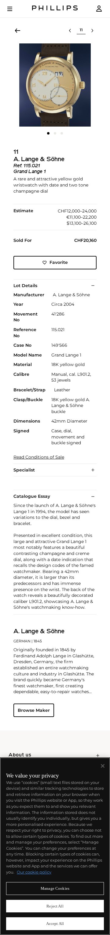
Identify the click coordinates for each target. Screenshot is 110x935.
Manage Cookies (55, 888)
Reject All (54, 906)
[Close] (102, 766)
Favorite (59, 262)
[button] (55, 85)
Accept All (55, 923)
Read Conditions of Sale (38, 457)
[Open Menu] (14, 9)
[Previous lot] (70, 30)
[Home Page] (55, 9)
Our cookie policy (34, 872)
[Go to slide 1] (48, 133)
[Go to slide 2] (55, 133)
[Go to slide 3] (61, 133)
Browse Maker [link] (34, 710)
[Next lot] (92, 30)
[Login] (99, 9)
